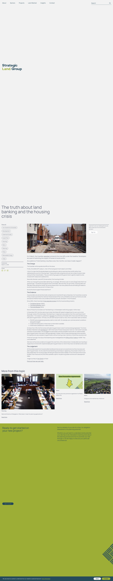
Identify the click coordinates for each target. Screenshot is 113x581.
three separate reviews (49, 301)
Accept (106, 579)
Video (4, 259)
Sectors (12, 3)
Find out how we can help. (35, 361)
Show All (4, 224)
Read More (4, 417)
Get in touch (8, 504)
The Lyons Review (35, 307)
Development (6, 231)
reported (46, 256)
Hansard (52, 316)
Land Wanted (32, 3)
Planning (5, 248)
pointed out (44, 330)
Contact (52, 3)
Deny (97, 579)
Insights (43, 3)
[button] (5, 3)
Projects (21, 3)
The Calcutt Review (35, 305)
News (4, 245)
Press (4, 252)
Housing (5, 241)
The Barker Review (35, 303)
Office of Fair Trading (71, 337)
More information (46, 578)
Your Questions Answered (9, 227)
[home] (11, 67)
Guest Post (6, 238)
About (4, 3)
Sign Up (93, 232)
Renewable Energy (8, 255)
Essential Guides (7, 234)
